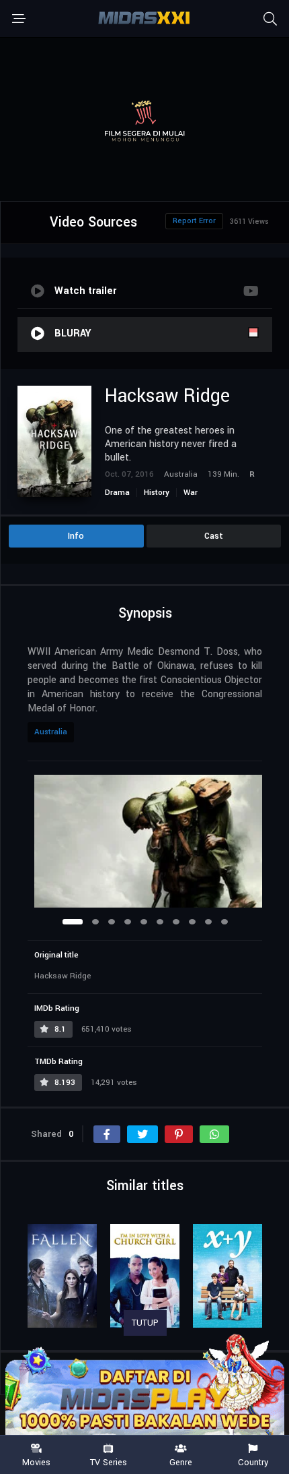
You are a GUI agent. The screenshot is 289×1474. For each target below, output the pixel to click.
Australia (50, 732)
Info (76, 536)
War (190, 492)
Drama (117, 492)
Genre (180, 1461)
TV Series (108, 1461)
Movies (36, 1461)
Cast (213, 536)
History (156, 492)
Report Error (194, 221)
